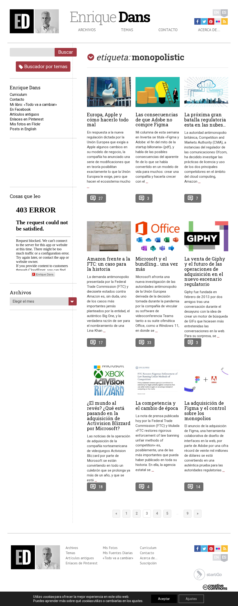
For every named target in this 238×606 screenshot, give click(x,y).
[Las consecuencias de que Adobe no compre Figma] (157, 92)
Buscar (65, 52)
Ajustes (191, 599)
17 (101, 342)
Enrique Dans (44, 274)
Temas (127, 29)
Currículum (148, 547)
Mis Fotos (110, 547)
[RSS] (224, 21)
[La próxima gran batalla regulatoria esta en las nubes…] (206, 92)
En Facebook (20, 109)
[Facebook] (197, 21)
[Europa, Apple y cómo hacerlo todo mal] (109, 92)
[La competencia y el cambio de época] (157, 380)
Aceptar (164, 599)
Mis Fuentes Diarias (118, 552)
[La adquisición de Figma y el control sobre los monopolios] (206, 380)
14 (198, 486)
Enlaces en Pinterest (26, 119)
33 (149, 342)
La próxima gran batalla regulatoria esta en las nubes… (205, 119)
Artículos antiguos (24, 114)
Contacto (168, 29)
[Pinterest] (211, 21)
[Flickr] (218, 21)
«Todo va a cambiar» (118, 558)
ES (224, 12)
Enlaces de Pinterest (82, 563)
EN (216, 12)
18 (101, 486)
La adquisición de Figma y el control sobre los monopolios (205, 410)
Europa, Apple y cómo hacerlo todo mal (108, 119)
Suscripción (148, 563)
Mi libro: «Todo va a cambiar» (33, 104)
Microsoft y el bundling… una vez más (157, 264)
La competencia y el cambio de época (157, 405)
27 (101, 198)
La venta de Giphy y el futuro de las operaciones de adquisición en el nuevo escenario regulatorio (204, 271)
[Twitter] (204, 21)
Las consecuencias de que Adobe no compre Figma (157, 119)
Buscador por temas (45, 66)
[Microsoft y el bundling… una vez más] (157, 236)
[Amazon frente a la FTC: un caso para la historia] (109, 236)
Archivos (87, 29)
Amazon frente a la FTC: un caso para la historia (108, 264)
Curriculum (18, 94)
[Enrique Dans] (35, 21)
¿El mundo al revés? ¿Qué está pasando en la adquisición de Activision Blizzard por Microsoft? (108, 415)
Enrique (110, 16)
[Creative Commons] (215, 586)
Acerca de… (209, 29)
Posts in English (23, 129)
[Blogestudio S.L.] (207, 574)
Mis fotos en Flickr (25, 124)
